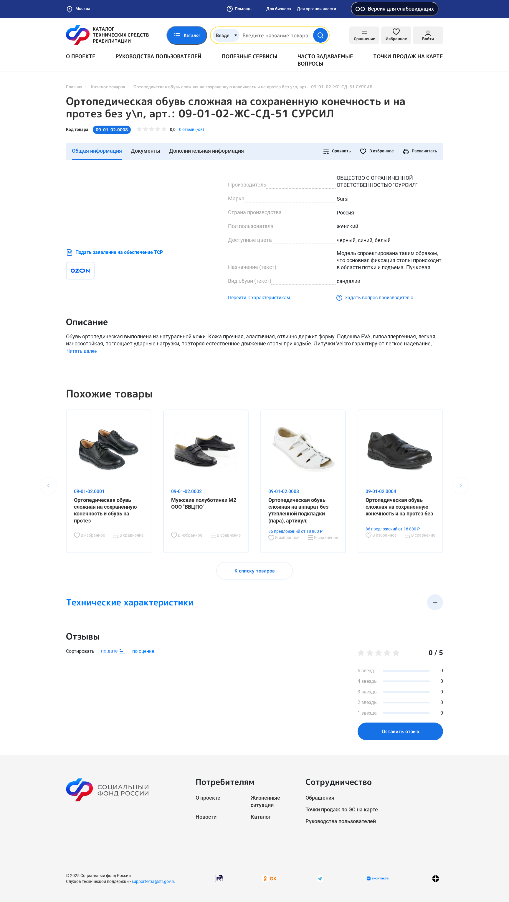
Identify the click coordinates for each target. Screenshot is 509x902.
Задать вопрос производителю (379, 297)
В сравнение (131, 535)
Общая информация (97, 151)
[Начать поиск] (320, 35)
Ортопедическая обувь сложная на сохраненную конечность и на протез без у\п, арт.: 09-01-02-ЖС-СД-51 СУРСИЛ (235, 107)
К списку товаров (254, 571)
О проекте (80, 56)
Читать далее (82, 351)
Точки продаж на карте (408, 56)
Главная (74, 86)
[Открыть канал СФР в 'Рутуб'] (218, 878)
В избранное (381, 151)
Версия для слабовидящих (401, 9)
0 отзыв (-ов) (191, 129)
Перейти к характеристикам (259, 297)
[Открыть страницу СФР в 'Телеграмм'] (320, 878)
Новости (206, 817)
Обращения (319, 798)
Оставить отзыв (400, 731)
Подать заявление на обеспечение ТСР (119, 252)
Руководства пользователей (158, 56)
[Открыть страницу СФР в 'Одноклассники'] (269, 878)
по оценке (143, 651)
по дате (110, 651)
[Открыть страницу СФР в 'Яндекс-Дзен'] (435, 878)
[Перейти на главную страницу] (107, 35)
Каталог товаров (108, 86)
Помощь (243, 8)
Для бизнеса (278, 8)
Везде (222, 35)
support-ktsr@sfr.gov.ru (154, 881)
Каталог (261, 817)
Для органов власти (316, 8)
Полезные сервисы (249, 56)
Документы (145, 151)
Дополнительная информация (206, 151)
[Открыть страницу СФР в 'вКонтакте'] (377, 878)
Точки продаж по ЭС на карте (341, 809)
